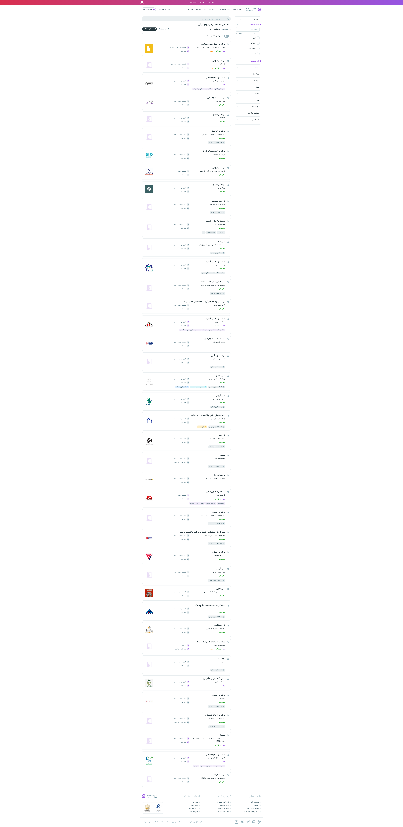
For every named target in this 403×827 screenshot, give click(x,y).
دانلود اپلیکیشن (193, 808)
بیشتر (191, 9)
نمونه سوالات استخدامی (252, 808)
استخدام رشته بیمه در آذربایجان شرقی (214, 24)
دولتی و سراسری (225, 9)
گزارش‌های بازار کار (223, 812)
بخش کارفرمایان (164, 9)
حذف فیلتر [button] (239, 34)
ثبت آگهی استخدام (149, 29)
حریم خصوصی (193, 812)
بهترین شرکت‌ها (201, 9)
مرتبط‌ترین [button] (216, 29)
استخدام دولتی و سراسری (251, 812)
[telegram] (248, 822)
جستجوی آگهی (237, 9)
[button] (248, 38)
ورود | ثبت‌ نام (147, 9)
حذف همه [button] (239, 20)
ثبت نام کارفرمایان (223, 808)
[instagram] (236, 822)
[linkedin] (254, 822)
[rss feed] (259, 822)
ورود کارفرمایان (224, 805)
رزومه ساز (212, 9)
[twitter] (242, 822)
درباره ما (195, 802)
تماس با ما (194, 805)
